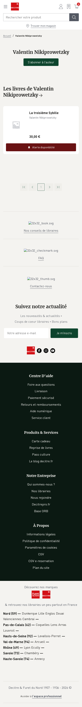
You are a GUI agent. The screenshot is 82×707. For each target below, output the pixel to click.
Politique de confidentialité (41, 541)
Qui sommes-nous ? (41, 484)
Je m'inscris (64, 333)
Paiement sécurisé (41, 398)
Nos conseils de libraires (41, 230)
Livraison (41, 391)
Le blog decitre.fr (41, 461)
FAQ (41, 258)
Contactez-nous (41, 286)
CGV (41, 554)
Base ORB (41, 511)
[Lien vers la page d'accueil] (15, 6)
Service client (41, 418)
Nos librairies (41, 491)
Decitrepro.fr (41, 504)
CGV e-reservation (41, 561)
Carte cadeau (41, 441)
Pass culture (41, 454)
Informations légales (41, 534)
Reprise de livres (41, 448)
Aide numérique (41, 411)
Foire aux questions (41, 384)
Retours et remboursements (41, 404)
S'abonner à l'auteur (41, 62)
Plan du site (41, 568)
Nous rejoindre (41, 498)
